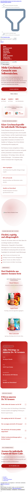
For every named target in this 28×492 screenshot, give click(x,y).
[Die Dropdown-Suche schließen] (15, 39)
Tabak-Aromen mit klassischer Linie (11, 255)
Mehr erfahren (14, 93)
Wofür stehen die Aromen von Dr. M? (11, 404)
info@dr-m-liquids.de (5, 483)
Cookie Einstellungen (7, 479)
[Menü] (1, 40)
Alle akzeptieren (21, 489)
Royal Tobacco (14, 283)
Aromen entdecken (14, 89)
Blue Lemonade (14, 333)
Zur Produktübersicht (14, 465)
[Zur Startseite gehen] (5, 37)
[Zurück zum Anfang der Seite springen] (2, 485)
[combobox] (7, 62)
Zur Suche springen (16, 1)
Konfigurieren (14, 489)
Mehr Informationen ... (17, 488)
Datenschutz (5, 480)
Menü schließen (6, 64)
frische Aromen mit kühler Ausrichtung (12, 262)
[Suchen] (13, 39)
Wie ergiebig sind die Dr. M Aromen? (11, 418)
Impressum (5, 478)
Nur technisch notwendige (6, 489)
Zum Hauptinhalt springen (6, 1)
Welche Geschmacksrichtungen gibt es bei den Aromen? (11, 438)
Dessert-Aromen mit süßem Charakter (12, 259)
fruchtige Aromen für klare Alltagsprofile (12, 257)
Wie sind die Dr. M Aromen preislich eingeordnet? (11, 430)
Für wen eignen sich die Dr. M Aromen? (12, 424)
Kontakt (4, 477)
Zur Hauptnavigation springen (11, 2)
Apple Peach (14, 308)
